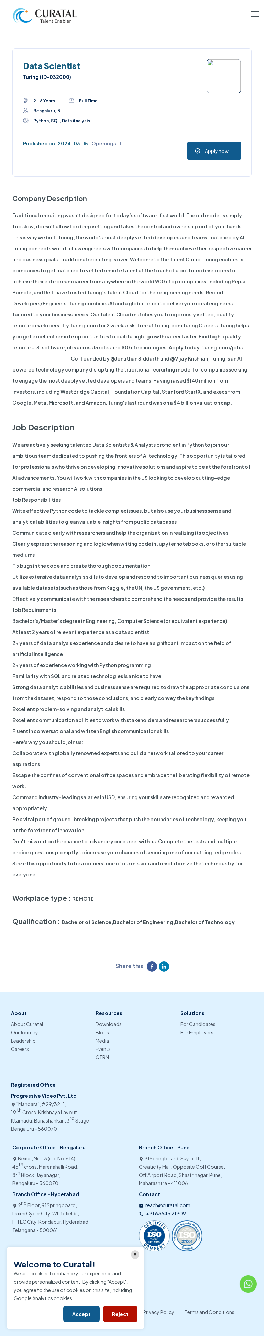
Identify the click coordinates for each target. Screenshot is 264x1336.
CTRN (102, 1057)
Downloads (109, 1024)
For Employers (196, 1032)
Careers (20, 1049)
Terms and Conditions (209, 1312)
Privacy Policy (158, 1312)
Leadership (23, 1040)
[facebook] (153, 966)
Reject (120, 1314)
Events (103, 1049)
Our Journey (24, 1032)
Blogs (102, 1032)
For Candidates (198, 1024)
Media (102, 1040)
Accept (81, 1314)
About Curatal (27, 1024)
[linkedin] (165, 966)
